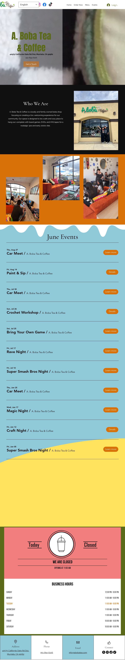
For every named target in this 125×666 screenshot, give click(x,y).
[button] (15, 253)
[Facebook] (44, 4)
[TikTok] (50, 4)
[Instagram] (107, 652)
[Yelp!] (103, 652)
